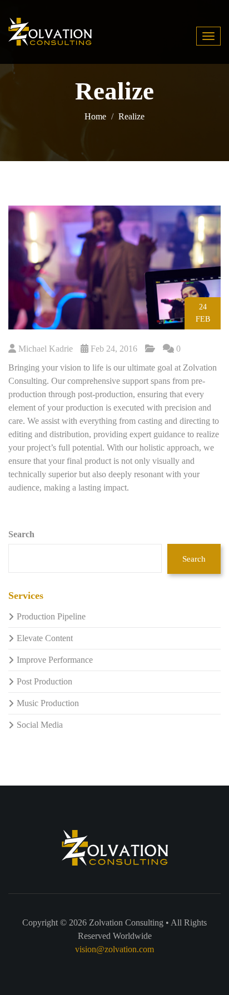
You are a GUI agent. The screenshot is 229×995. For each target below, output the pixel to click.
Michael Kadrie (45, 348)
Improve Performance (55, 659)
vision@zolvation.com (114, 949)
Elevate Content (45, 638)
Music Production (48, 703)
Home (95, 116)
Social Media (40, 724)
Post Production (44, 681)
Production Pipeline (51, 616)
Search (21, 534)
